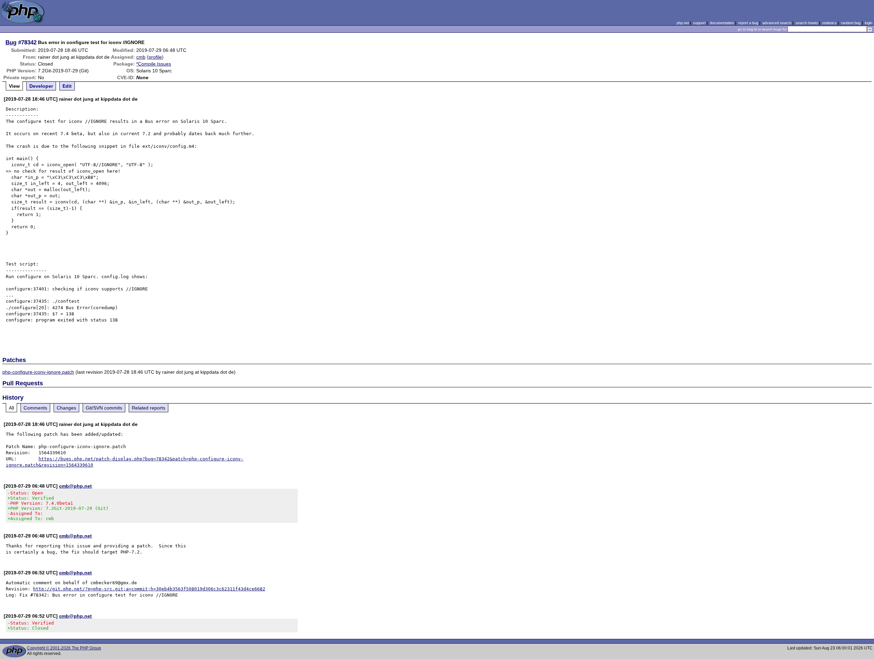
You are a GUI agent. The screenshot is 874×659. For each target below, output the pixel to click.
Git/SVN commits (104, 408)
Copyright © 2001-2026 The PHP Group (64, 648)
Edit (67, 86)
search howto (806, 23)
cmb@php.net (75, 486)
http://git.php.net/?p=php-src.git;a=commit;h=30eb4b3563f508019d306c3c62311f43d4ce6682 (149, 588)
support (699, 23)
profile (155, 57)
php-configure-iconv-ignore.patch (38, 372)
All (11, 408)
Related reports (148, 408)
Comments (35, 408)
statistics (829, 23)
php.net (683, 23)
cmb (140, 57)
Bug (10, 42)
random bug (851, 23)
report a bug (748, 23)
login (868, 23)
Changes (66, 408)
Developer (41, 86)
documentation (722, 23)
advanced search (776, 23)
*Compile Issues (153, 64)
